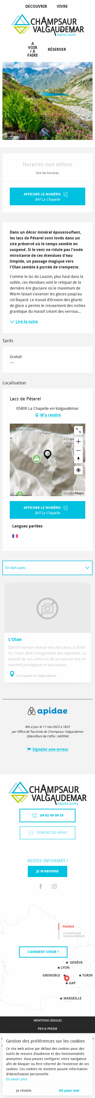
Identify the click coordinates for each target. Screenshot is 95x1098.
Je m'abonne (47, 871)
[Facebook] (41, 886)
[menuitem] (37, 6)
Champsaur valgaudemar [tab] (74, 935)
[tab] (42, 568)
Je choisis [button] (23, 1091)
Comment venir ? (43, 952)
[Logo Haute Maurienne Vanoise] (47, 793)
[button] (72, 31)
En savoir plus (16, 1079)
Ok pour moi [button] (69, 1091)
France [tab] (68, 926)
